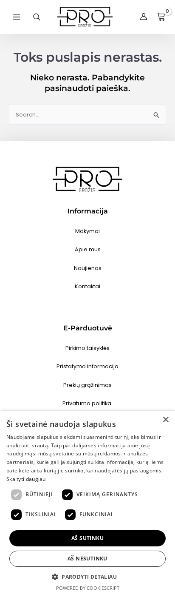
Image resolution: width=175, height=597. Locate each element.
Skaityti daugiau (26, 479)
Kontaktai (87, 286)
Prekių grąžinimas (87, 385)
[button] (87, 576)
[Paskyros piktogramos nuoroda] (143, 17)
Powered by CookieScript (87, 588)
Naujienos (88, 268)
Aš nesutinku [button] (87, 558)
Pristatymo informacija (87, 366)
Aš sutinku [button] (87, 538)
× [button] (165, 420)
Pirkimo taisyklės (87, 348)
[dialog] (87, 504)
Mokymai (87, 231)
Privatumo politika (87, 403)
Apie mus (88, 249)
